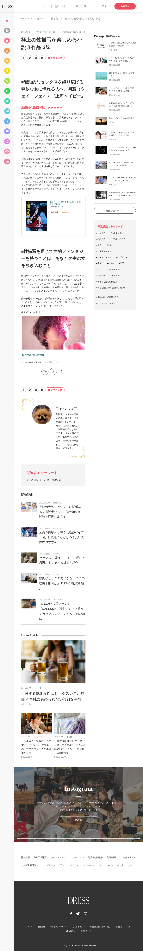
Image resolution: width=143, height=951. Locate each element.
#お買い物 (56, 480)
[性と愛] (7, 151)
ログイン (106, 6)
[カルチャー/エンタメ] (7, 131)
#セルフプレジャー (104, 251)
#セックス (44, 480)
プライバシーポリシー (58, 927)
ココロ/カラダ (48, 865)
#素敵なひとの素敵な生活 (107, 297)
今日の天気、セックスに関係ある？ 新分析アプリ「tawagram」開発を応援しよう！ (61, 511)
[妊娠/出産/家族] (7, 91)
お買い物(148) (79, 32)
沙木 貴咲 (113, 50)
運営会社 (119, 927)
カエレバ (60, 206)
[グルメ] (7, 111)
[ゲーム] (7, 161)
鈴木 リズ (112, 185)
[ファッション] (7, 51)
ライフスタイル (39, 737)
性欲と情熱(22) (49, 32)
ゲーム (131, 865)
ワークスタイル (128, 857)
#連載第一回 (116, 275)
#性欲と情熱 (32, 480)
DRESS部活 (82, 6)
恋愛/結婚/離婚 (95, 857)
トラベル (74, 865)
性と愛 (54, 18)
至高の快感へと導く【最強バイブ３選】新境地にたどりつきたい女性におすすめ (61, 537)
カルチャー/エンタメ (93, 865)
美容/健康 (111, 857)
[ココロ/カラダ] (7, 101)
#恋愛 (121, 263)
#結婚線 (110, 263)
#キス (109, 245)
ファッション (77, 857)
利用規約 (41, 927)
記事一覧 (29, 927)
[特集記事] (7, 20)
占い (110, 865)
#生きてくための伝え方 (106, 282)
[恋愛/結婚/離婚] (7, 61)
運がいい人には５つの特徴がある (121, 118)
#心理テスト (101, 239)
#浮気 (98, 245)
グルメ (62, 865)
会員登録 (125, 6)
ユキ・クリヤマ (66, 408)
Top (45, 371)
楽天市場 (54, 212)
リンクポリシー (78, 927)
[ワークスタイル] (7, 81)
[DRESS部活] (7, 30)
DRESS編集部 (44, 528)
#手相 (98, 263)
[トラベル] (7, 121)
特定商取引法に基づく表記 (100, 927)
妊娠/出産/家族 (29, 865)
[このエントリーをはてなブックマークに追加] (35, 57)
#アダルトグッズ (103, 257)
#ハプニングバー (118, 233)
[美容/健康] (7, 71)
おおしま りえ (26, 704)
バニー (111, 122)
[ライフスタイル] (7, 41)
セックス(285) (64, 32)
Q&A (129, 927)
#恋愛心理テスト (120, 239)
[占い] (7, 141)
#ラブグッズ (121, 257)
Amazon (65, 212)
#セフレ (99, 269)
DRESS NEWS (44, 503)
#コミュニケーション (105, 303)
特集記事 (25, 857)
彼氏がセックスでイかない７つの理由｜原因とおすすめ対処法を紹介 (62, 583)
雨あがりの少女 (115, 95)
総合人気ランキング (115, 211)
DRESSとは (70, 931)
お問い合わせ (86, 931)
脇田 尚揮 (112, 140)
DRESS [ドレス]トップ (32, 18)
